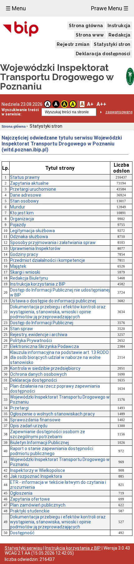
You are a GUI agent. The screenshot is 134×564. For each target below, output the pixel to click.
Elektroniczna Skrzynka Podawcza (44, 346)
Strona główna (86, 25)
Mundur (17, 206)
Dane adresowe (25, 195)
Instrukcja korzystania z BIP (37, 284)
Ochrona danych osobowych (38, 374)
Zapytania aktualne (29, 183)
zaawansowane (118, 112)
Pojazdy (18, 224)
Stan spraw (21, 328)
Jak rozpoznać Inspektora (36, 476)
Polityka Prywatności (31, 340)
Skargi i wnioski (25, 272)
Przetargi (19, 407)
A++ (101, 104)
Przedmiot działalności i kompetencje (47, 260)
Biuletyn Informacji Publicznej (39, 442)
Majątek (18, 266)
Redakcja (119, 34)
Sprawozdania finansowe (35, 419)
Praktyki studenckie (30, 510)
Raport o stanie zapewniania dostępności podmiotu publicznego (51, 451)
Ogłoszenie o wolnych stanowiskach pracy (52, 413)
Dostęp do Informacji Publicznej (41, 322)
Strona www (90, 34)
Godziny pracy (24, 254)
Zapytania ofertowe (30, 499)
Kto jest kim (22, 212)
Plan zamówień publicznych (37, 505)
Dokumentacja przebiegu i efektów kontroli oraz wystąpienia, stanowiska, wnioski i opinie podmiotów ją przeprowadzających (58, 311)
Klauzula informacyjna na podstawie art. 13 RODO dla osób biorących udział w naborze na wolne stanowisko (59, 357)
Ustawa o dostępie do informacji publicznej (53, 300)
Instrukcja (119, 25)
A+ (90, 104)
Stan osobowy (24, 201)
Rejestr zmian (73, 44)
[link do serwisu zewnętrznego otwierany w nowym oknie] (20, 29)
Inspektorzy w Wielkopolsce (37, 470)
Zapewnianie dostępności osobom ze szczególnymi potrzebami (47, 434)
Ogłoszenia (21, 493)
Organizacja (22, 218)
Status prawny (25, 177)
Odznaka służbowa (29, 236)
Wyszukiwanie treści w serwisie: (20, 112)
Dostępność (22, 532)
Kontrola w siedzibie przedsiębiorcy (45, 368)
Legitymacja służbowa (32, 230)
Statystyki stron (112, 44)
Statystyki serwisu (23, 548)
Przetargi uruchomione (33, 189)
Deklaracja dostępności (103, 53)
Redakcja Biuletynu (29, 278)
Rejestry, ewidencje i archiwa (38, 334)
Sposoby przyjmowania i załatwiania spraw (53, 242)
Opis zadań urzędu (28, 425)
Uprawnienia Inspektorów (35, 248)
